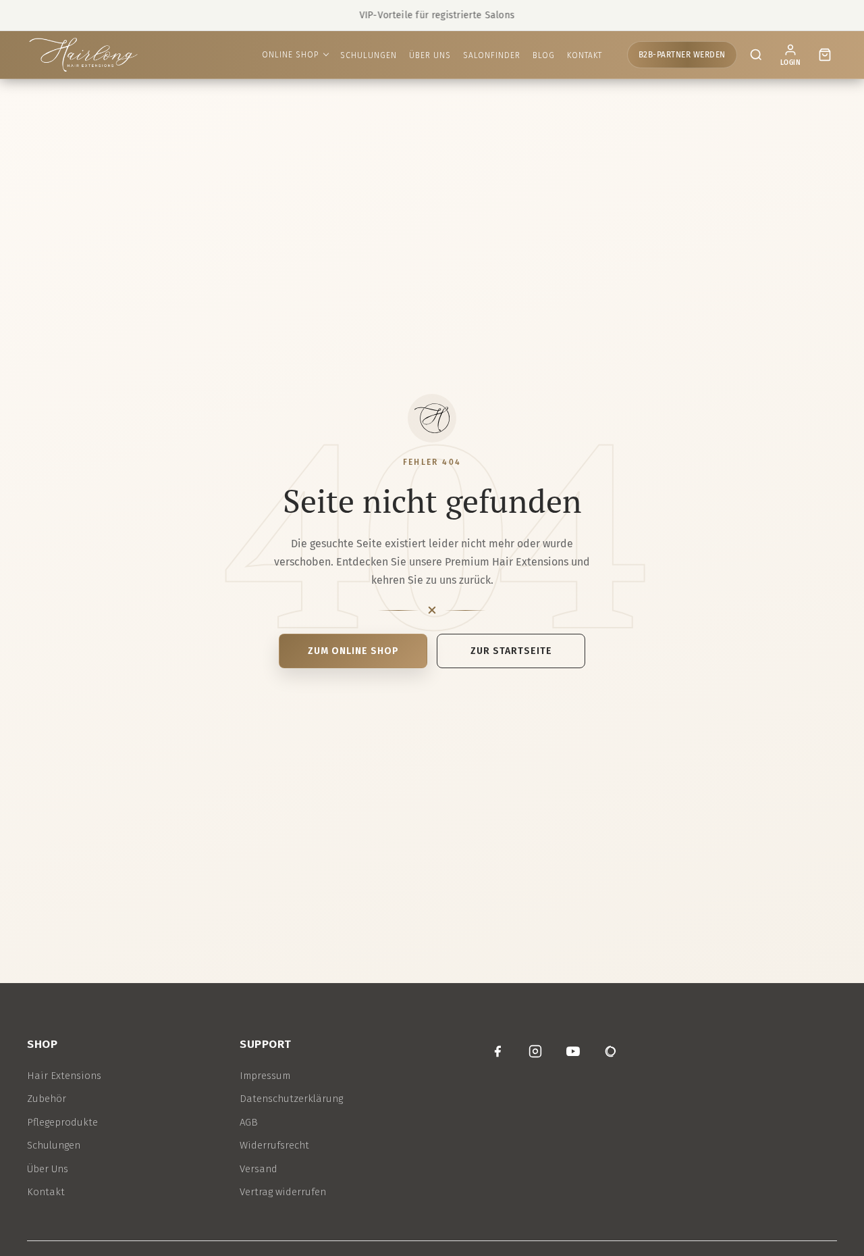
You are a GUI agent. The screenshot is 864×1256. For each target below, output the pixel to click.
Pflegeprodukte (62, 1122)
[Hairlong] (83, 55)
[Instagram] (535, 1051)
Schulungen (53, 1145)
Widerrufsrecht (274, 1145)
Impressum (265, 1076)
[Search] (756, 55)
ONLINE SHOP (290, 54)
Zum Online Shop (353, 651)
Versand (258, 1169)
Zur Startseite (511, 651)
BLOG (544, 55)
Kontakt (46, 1192)
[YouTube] (573, 1051)
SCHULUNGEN (368, 55)
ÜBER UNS (430, 55)
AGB (249, 1122)
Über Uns (47, 1169)
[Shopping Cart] (825, 55)
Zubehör (46, 1098)
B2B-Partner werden (682, 54)
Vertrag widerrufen (283, 1192)
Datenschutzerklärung (291, 1098)
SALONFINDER (491, 55)
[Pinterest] (610, 1051)
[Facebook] (497, 1051)
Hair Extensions (64, 1076)
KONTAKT (584, 55)
